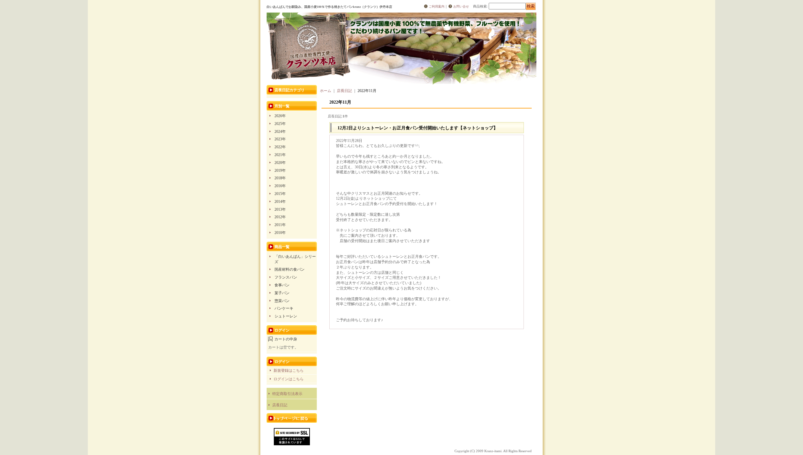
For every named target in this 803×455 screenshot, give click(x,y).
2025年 (280, 124)
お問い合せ (461, 6)
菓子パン (282, 293)
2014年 (280, 201)
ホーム (325, 91)
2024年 (280, 131)
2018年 (280, 178)
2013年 (280, 209)
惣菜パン (282, 301)
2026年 (280, 116)
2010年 (280, 232)
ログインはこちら (289, 379)
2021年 (280, 155)
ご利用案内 (436, 6)
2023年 (280, 139)
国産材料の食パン (289, 269)
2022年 (280, 147)
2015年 (280, 194)
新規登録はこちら (289, 370)
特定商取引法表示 (287, 394)
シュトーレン (285, 316)
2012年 (280, 217)
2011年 (280, 225)
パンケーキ (283, 308)
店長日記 (279, 405)
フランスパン (285, 277)
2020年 (280, 162)
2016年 (280, 186)
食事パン (282, 285)
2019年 (280, 170)
